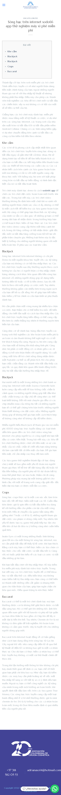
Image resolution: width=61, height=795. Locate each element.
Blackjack (12, 56)
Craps (10, 66)
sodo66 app (49, 190)
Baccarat (12, 71)
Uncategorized (30, 18)
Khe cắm (12, 51)
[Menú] (4, 4)
